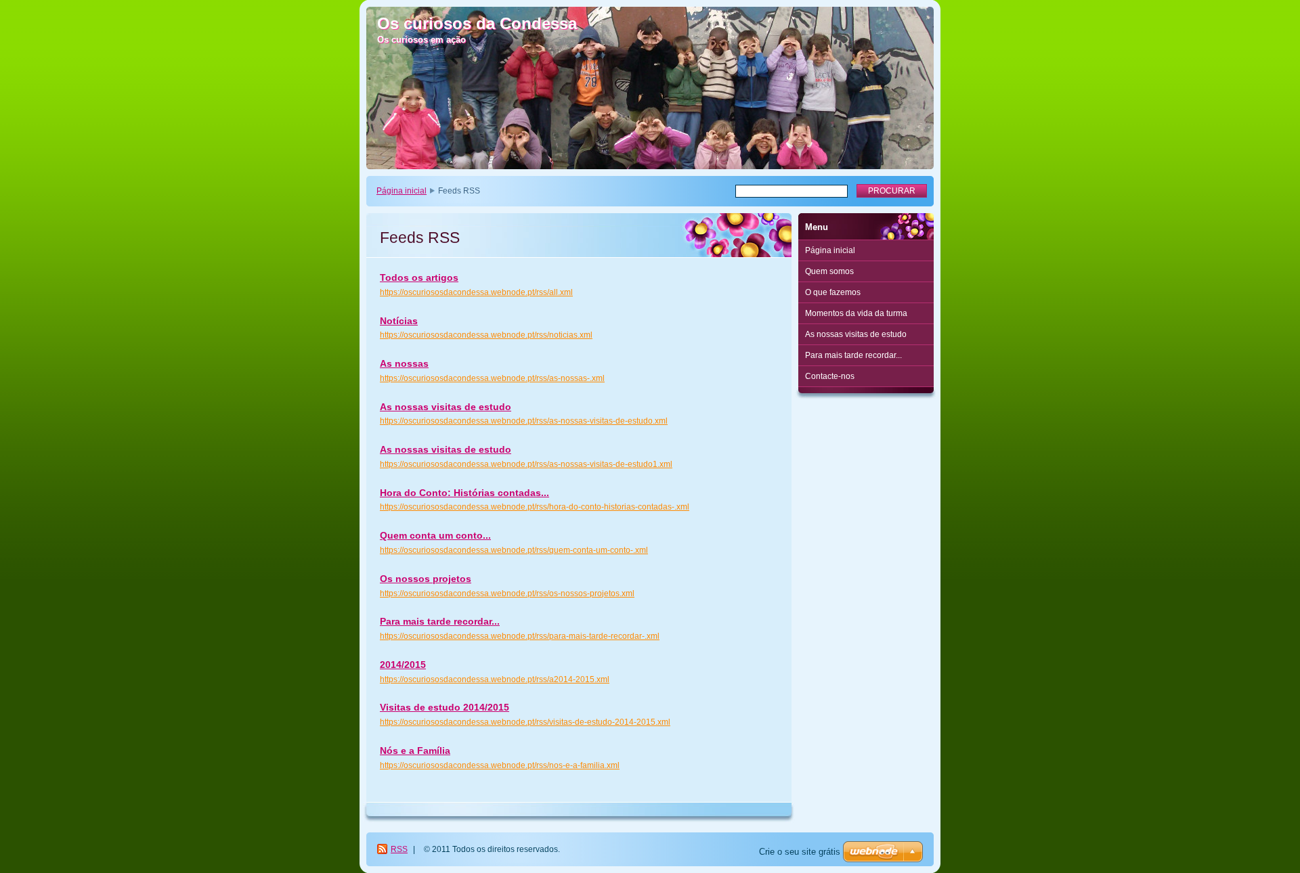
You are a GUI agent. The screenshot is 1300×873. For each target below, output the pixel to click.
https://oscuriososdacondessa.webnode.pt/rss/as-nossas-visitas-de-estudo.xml (524, 421)
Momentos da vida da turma (856, 313)
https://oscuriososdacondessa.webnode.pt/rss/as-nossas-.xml (492, 378)
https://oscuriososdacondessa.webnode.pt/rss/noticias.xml (486, 335)
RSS (399, 849)
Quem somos (829, 271)
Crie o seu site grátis (799, 852)
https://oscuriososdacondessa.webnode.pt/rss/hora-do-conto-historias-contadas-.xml (534, 507)
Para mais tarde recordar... (440, 621)
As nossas (404, 363)
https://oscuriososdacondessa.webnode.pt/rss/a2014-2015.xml (494, 679)
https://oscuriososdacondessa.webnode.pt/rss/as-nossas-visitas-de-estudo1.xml (526, 464)
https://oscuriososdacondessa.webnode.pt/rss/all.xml (476, 292)
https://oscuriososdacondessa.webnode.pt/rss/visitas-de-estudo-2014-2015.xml (525, 722)
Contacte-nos (829, 376)
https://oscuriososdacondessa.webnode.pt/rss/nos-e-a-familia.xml (500, 765)
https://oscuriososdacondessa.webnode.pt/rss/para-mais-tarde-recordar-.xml (519, 636)
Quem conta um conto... (435, 535)
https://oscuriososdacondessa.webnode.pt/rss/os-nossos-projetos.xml (507, 593)
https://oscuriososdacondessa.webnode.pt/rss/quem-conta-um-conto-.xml (514, 550)
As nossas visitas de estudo (445, 406)
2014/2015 (403, 664)
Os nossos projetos (425, 578)
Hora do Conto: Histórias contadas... (464, 492)
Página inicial (401, 191)
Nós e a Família (415, 750)
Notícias (399, 320)
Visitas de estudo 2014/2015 (444, 707)
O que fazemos (833, 292)
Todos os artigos (419, 277)
